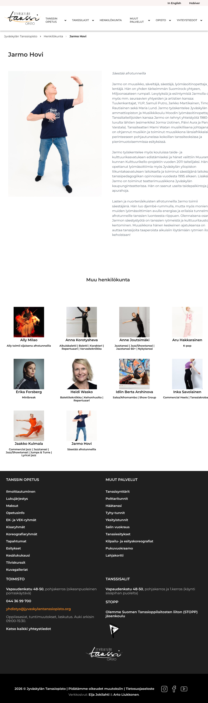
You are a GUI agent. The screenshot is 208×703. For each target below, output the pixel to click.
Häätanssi (114, 506)
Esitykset (13, 548)
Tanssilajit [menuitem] (80, 20)
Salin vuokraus (118, 527)
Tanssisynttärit (118, 491)
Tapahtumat (16, 541)
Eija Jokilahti (99, 695)
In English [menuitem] (174, 3)
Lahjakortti (115, 555)
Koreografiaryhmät (21, 534)
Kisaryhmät (15, 527)
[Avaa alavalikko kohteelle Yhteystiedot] (201, 20)
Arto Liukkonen (126, 695)
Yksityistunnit (117, 520)
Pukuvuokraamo (119, 548)
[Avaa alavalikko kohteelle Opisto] (170, 20)
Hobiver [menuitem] (194, 3)
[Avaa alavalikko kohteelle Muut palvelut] (149, 20)
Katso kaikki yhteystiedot (28, 629)
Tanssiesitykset (118, 534)
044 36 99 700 (18, 601)
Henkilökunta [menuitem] (111, 20)
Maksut (12, 506)
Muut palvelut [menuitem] (137, 20)
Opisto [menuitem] (161, 20)
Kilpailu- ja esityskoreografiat (129, 541)
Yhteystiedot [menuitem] (187, 20)
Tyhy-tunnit (115, 513)
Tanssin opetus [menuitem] (51, 20)
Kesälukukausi (18, 555)
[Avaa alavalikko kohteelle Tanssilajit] (93, 20)
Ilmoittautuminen (20, 491)
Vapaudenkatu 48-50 (24, 589)
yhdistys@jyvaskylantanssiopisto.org (38, 609)
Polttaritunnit (117, 499)
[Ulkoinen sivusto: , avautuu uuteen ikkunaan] (164, 689)
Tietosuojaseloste (140, 689)
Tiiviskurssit (15, 562)
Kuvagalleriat (17, 570)
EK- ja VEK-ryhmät (21, 520)
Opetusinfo (15, 513)
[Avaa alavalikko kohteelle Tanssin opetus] (65, 20)
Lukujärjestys (17, 499)
